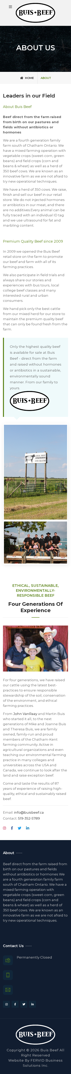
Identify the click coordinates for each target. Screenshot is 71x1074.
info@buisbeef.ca (29, 812)
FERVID (38, 1060)
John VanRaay (25, 714)
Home (29, 78)
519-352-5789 (29, 818)
